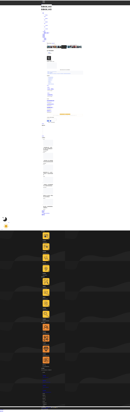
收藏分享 (43, 212)
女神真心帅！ (49, 82)
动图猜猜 (44, 31)
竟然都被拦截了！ (50, 107)
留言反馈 (44, 2)
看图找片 (49, 52)
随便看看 (47, 407)
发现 (43, 13)
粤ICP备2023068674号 (44, 408)
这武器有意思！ (50, 94)
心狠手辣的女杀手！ (50, 78)
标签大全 (44, 1)
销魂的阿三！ (49, 81)
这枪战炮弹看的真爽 (50, 100)
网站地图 (50, 407)
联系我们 (53, 43)
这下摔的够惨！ (51, 72)
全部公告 (43, 123)
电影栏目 (44, 37)
